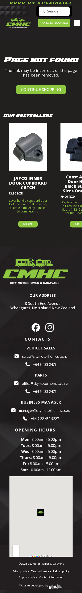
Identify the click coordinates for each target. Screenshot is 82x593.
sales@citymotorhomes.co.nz (44, 356)
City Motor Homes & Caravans (46, 564)
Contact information (51, 577)
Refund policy (61, 571)
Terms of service (41, 571)
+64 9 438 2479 (45, 364)
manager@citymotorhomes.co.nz (45, 410)
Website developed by (33, 585)
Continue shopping (41, 89)
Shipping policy (28, 577)
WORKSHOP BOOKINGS (54, 23)
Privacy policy (21, 571)
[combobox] (54, 11)
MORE (28, 224)
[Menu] (77, 23)
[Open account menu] (55, 33)
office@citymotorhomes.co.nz (45, 383)
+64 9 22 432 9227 (45, 418)
